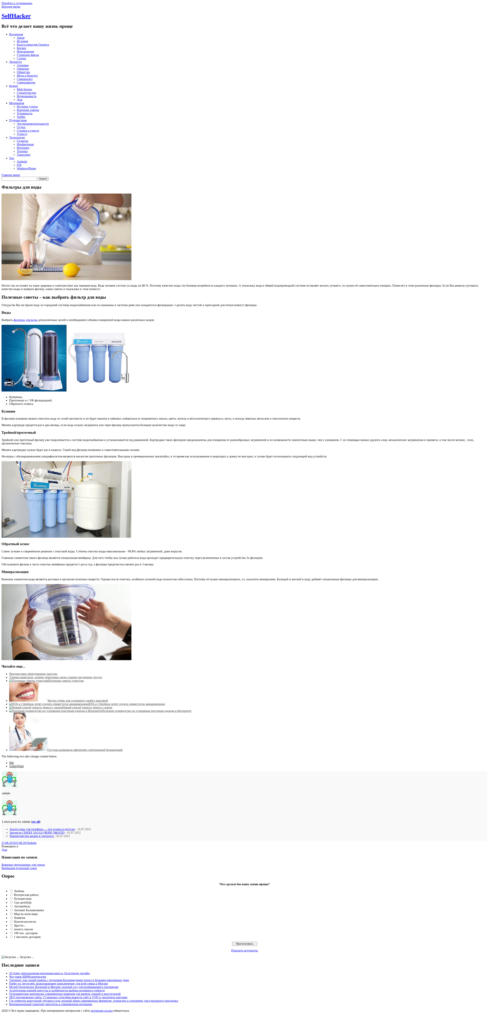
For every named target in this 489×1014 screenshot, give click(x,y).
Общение (23, 68)
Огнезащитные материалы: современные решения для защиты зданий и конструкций (65, 993)
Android (22, 161)
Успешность (24, 113)
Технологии (17, 137)
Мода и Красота (27, 75)
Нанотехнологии (25, 921)
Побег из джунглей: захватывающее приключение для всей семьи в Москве (58, 983)
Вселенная (16, 34)
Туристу (22, 134)
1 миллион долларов (27, 937)
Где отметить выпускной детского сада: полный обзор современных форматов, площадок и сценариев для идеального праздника (93, 1000)
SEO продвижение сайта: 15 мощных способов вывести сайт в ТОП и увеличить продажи (68, 997)
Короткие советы (28, 110)
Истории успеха (27, 106)
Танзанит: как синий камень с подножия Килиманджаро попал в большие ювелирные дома (69, 980)
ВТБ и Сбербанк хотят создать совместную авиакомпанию (127, 704)
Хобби (21, 116)
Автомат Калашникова (29, 910)
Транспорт (24, 154)
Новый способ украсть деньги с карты (87, 707)
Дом (19, 99)
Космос (21, 48)
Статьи (21, 58)
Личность (15, 61)
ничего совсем (23, 929)
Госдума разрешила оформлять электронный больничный (85, 749)
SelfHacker (16, 15)
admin (32, 843)
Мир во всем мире (26, 914)
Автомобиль (22, 906)
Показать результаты (244, 950)
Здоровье (23, 65)
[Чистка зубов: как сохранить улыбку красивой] (28, 700)
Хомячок (19, 917)
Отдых (21, 127)
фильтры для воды (25, 320)
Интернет (23, 147)
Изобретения (25, 144)
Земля (20, 37)
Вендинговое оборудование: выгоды (33, 673)
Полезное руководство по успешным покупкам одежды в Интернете (146, 710)
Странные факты (28, 55)
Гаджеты (22, 141)
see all (36, 821)
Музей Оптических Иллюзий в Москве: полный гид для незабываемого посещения (63, 987)
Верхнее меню (11, 6)
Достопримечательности (33, 123)
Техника (22, 151)
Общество (23, 72)
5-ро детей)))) (22, 902)
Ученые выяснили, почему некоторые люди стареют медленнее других (55, 677)
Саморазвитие (26, 82)
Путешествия (18, 120)
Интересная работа (26, 894)
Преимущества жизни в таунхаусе (32, 836)
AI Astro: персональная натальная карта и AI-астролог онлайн (49, 973)
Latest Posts (16, 766)
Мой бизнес (24, 89)
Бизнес (13, 86)
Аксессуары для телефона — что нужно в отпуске (42, 829)
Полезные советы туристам (66, 680)
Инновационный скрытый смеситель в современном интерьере (50, 1004)
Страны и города (28, 130)
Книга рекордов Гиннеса (33, 44)
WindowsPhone (26, 168)
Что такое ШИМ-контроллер (27, 976)
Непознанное (25, 51)
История (22, 41)
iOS (19, 165)
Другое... (20, 925)
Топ (11, 158)
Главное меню (11, 175)
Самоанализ (24, 79)
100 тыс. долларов (26, 933)
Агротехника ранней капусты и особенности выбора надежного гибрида (57, 990)
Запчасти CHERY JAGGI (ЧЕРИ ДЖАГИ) (37, 832)
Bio (11, 762)
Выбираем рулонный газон (19, 868)
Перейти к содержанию (17, 3)
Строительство (26, 92)
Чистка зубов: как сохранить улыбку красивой (77, 700)
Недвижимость (26, 96)
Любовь (19, 891)
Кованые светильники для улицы (23, 864)
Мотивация (16, 103)
